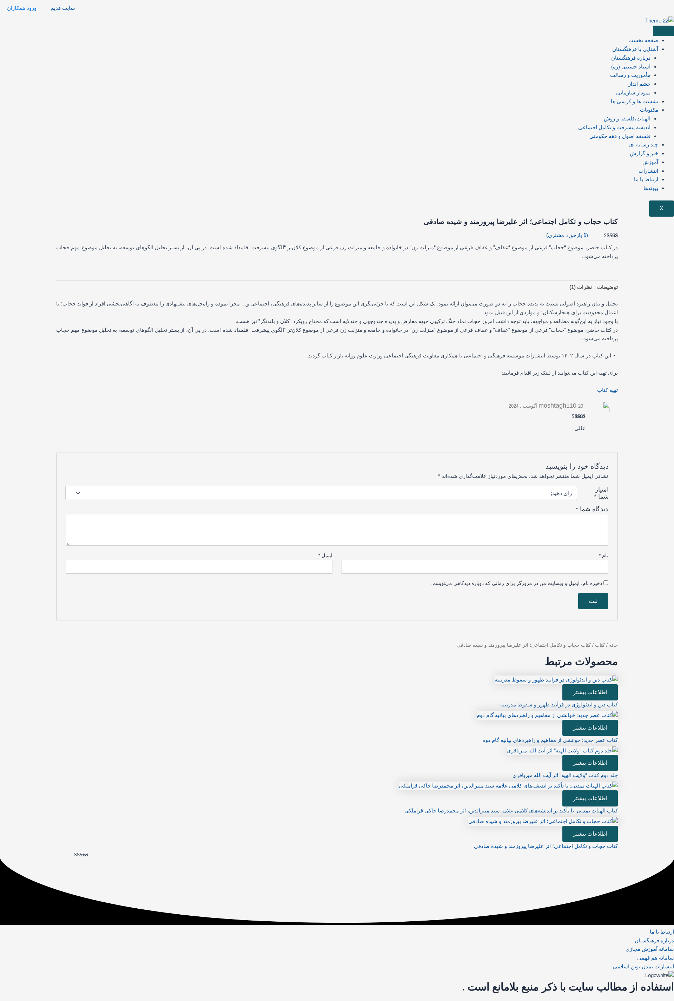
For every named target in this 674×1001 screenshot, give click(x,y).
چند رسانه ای (643, 144)
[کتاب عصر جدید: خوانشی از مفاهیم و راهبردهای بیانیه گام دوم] (547, 715)
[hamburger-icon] (663, 31)
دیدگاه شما (592, 509)
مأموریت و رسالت (630, 75)
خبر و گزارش (644, 153)
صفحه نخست (643, 40)
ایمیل (325, 555)
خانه (613, 645)
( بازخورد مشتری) (567, 235)
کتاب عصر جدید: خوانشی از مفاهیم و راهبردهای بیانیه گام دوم (550, 740)
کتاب (600, 645)
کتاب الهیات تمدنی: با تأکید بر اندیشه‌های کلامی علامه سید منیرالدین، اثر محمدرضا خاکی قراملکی (511, 811)
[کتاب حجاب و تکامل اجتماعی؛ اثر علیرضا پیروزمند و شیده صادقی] (543, 821)
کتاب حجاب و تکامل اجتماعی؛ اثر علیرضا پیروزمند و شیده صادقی (546, 846)
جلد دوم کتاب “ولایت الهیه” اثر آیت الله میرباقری (565, 775)
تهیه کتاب (607, 390)
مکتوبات (649, 110)
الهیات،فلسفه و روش (627, 118)
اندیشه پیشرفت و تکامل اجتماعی (614, 127)
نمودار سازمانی (633, 93)
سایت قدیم (63, 8)
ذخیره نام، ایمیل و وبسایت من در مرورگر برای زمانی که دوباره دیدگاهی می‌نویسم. (516, 583)
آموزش (650, 162)
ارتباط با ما (646, 179)
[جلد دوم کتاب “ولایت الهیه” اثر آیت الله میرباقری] (562, 750)
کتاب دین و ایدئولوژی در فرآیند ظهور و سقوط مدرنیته (559, 704)
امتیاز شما (601, 493)
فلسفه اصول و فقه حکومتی (619, 136)
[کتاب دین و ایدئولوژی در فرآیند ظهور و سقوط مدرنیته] (556, 680)
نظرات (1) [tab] (580, 287)
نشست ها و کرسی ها (634, 101)
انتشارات (648, 171)
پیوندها (650, 188)
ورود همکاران (22, 8)
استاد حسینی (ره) (630, 67)
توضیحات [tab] (607, 287)
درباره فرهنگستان (630, 58)
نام (603, 555)
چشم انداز (639, 84)
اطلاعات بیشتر (590, 692)
